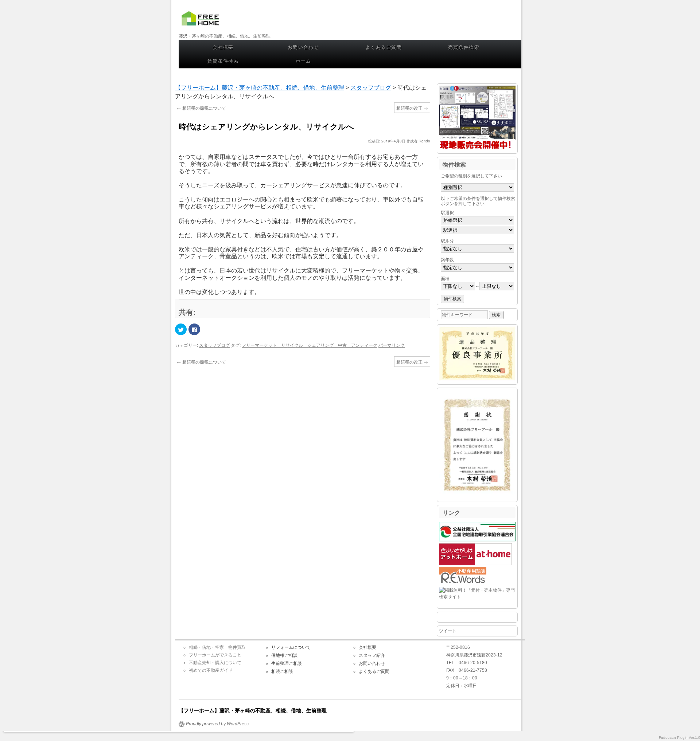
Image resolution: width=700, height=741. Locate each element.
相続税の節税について (201, 108)
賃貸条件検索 (223, 60)
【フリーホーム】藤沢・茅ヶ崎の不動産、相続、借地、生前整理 (202, 25)
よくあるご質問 (383, 46)
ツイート (447, 631)
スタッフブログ (214, 345)
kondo (425, 141)
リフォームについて (291, 647)
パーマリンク (391, 345)
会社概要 (223, 46)
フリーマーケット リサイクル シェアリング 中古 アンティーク (309, 345)
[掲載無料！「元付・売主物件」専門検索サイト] (477, 596)
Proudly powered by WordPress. (218, 723)
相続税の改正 (412, 108)
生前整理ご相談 (286, 663)
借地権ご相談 (284, 655)
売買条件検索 (463, 46)
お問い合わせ (303, 46)
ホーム (303, 60)
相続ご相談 (282, 671)
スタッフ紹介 (372, 655)
